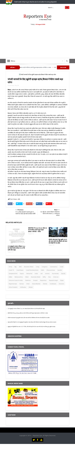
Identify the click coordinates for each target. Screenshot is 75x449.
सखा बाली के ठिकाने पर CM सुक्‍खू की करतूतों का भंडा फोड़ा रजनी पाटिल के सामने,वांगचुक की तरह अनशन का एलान (32, 322)
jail (41, 273)
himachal (29, 273)
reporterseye (13, 284)
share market (36, 284)
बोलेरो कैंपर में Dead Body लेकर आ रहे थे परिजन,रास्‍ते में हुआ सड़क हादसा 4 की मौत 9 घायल (37, 229)
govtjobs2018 (13, 273)
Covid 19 (11, 270)
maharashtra (19, 277)
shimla (45, 284)
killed (10, 277)
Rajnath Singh (53, 280)
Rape (61, 280)
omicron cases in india (16, 280)
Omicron (55, 277)
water (31, 287)
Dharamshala (51, 270)
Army (10, 266)
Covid (61, 266)
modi (26, 277)
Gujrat (22, 273)
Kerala (63, 273)
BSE (20, 266)
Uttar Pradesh (13, 287)
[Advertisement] (37, 44)
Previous (20, 210)
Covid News (20, 270)
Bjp (16, 266)
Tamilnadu (53, 284)
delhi (42, 270)
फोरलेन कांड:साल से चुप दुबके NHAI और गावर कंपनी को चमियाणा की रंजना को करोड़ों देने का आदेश (58, 241)
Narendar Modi (35, 277)
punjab (35, 280)
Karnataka (55, 273)
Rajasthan (43, 280)
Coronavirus (53, 266)
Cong (37, 266)
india (36, 273)
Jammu (47, 273)
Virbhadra (23, 287)
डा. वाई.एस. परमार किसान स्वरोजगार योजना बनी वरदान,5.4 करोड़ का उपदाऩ (50, 213)
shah (27, 284)
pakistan (28, 280)
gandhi (60, 270)
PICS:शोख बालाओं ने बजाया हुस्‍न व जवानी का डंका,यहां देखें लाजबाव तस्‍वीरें (25, 213)
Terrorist (61, 284)
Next (56, 210)
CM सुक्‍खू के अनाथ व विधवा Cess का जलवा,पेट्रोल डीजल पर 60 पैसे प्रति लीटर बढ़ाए (16, 248)
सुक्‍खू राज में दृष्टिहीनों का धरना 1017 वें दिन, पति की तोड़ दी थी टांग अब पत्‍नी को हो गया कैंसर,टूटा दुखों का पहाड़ (31, 326)
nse (49, 277)
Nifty (44, 277)
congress (44, 266)
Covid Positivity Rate (32, 270)
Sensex (21, 284)
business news (28, 266)
